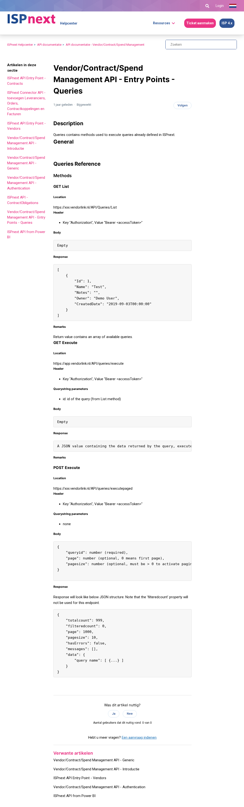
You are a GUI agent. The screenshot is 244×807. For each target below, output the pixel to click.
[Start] (31, 17)
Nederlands (232, 6)
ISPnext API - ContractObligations (22, 200)
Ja (113, 713)
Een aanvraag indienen (139, 737)
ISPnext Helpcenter (20, 44)
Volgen (183, 105)
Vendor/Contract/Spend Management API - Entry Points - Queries (26, 217)
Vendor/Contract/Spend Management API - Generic (26, 162)
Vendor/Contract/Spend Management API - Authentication (26, 182)
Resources (161, 23)
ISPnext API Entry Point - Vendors (26, 126)
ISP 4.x (227, 23)
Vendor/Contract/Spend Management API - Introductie (26, 143)
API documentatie (49, 44)
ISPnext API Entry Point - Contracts (26, 81)
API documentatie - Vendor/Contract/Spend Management (105, 44)
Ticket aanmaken (200, 23)
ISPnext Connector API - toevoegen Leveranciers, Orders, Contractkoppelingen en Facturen (26, 103)
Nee (130, 713)
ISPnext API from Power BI (26, 234)
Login (220, 6)
